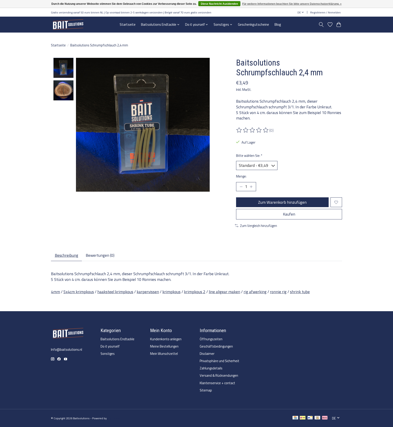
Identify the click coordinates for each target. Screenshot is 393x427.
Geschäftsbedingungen (216, 346)
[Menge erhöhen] (251, 186)
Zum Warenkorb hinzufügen (282, 202)
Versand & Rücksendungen (219, 375)
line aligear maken (224, 292)
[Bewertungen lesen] (252, 130)
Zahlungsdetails (211, 368)
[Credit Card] (295, 418)
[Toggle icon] (321, 24)
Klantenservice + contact (217, 383)
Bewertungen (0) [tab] (100, 255)
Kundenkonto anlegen (165, 339)
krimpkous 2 (194, 292)
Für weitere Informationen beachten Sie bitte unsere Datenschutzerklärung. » (292, 3)
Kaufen (289, 214)
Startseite (128, 24)
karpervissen (148, 292)
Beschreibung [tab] (66, 255)
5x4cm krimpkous (78, 292)
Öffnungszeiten (211, 339)
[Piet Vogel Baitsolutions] (68, 24)
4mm (55, 292)
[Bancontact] (310, 418)
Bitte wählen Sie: (249, 155)
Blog (278, 24)
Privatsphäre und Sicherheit (219, 360)
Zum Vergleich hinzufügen (258, 225)
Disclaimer (207, 353)
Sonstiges (108, 353)
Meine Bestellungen (164, 346)
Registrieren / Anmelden (325, 12)
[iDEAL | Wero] (302, 418)
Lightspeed (114, 418)
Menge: (241, 176)
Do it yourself (110, 346)
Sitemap (206, 390)
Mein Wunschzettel (164, 353)
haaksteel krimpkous (115, 292)
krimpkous (171, 292)
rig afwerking (255, 292)
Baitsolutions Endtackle (117, 339)
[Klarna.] (325, 418)
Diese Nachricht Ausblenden (219, 3)
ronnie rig (278, 292)
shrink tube (300, 292)
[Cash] (317, 418)
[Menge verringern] (241, 186)
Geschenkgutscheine (253, 24)
